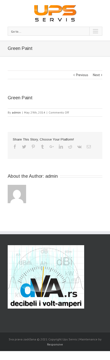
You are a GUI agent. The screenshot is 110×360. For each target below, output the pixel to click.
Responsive (55, 344)
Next (96, 75)
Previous (82, 75)
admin (16, 112)
